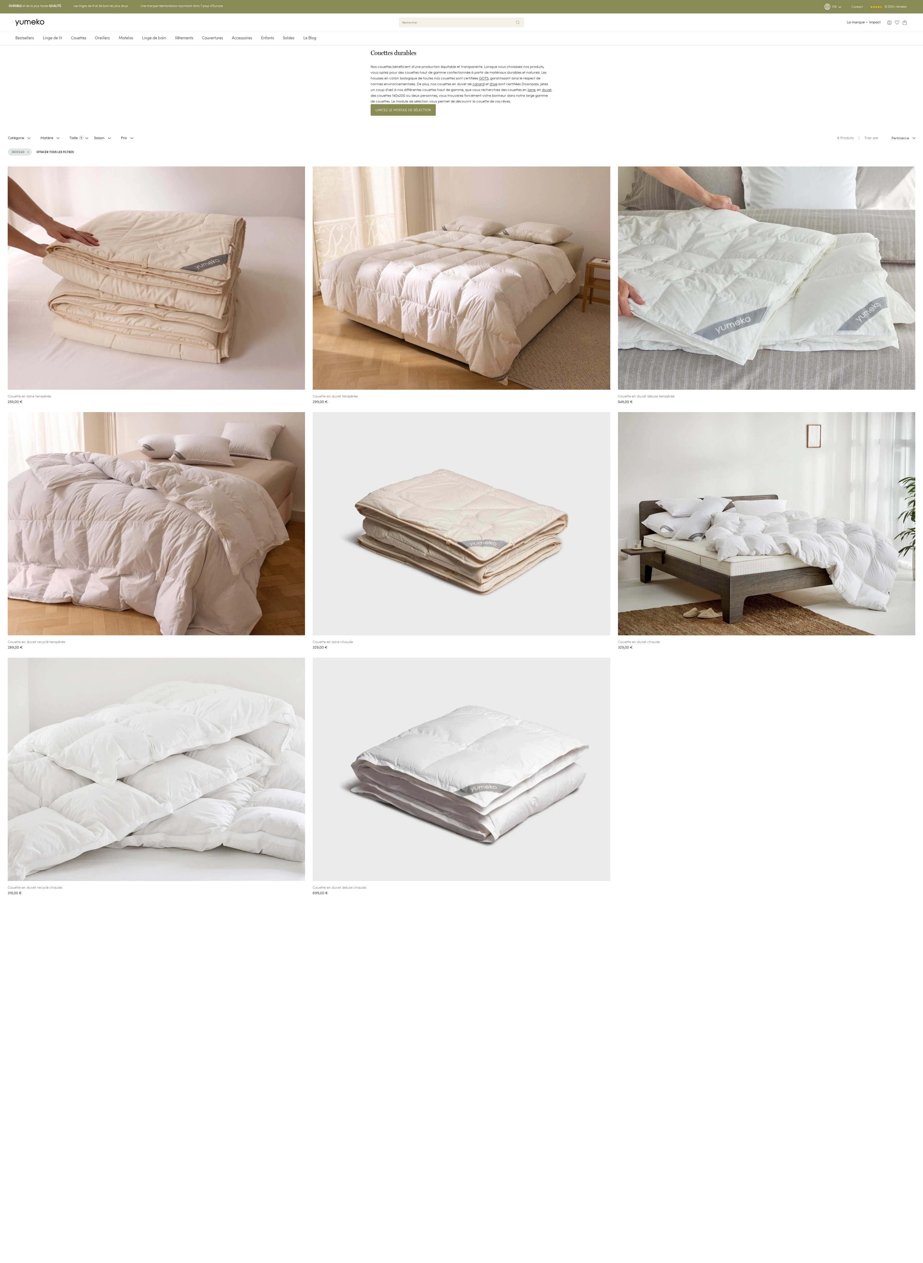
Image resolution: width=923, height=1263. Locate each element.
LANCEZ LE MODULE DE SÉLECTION (403, 110)
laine (531, 90)
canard (479, 84)
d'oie (493, 84)
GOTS (483, 78)
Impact (875, 22)
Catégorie (16, 138)
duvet (546, 90)
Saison (99, 138)
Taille (75, 138)
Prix (124, 138)
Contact (857, 7)
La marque (856, 22)
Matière (46, 138)
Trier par (871, 138)
